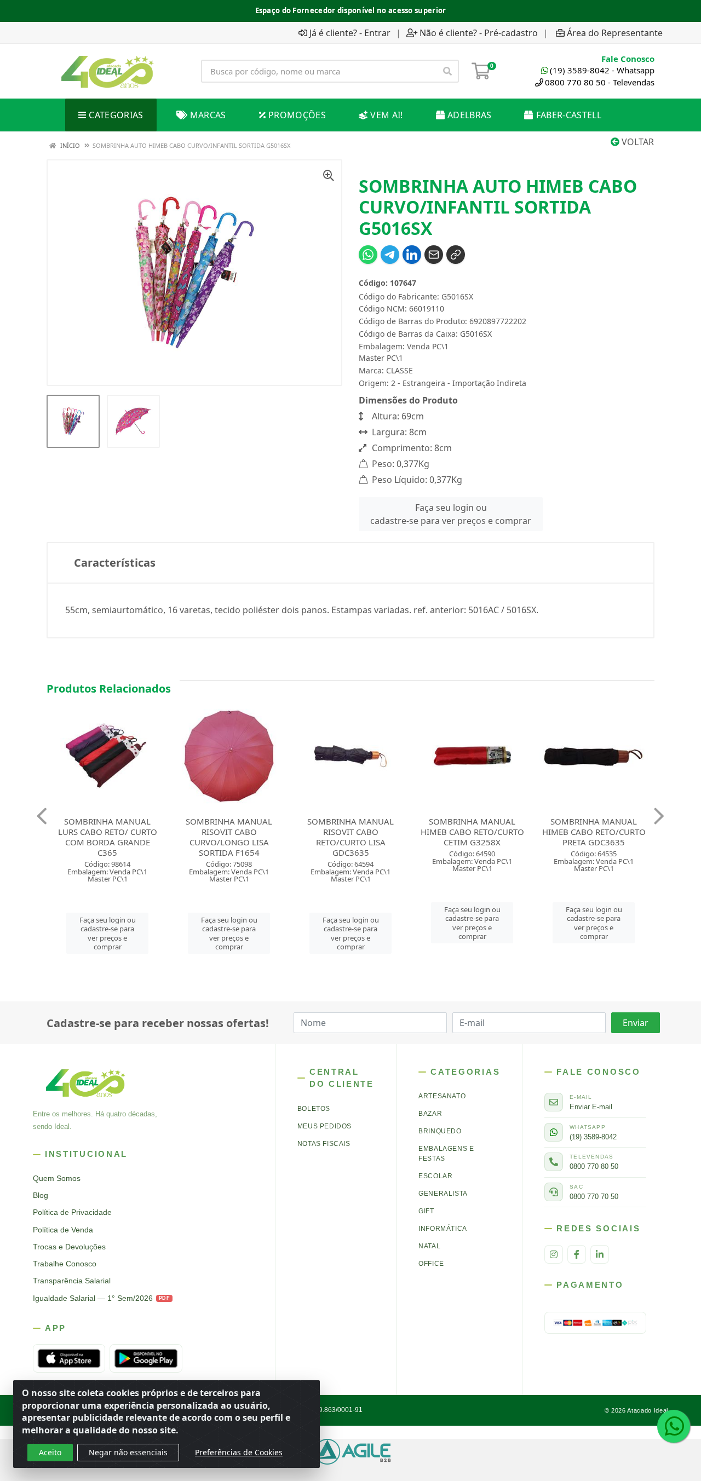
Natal (429, 1246)
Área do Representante (615, 32)
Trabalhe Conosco (64, 1264)
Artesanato (442, 1096)
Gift (426, 1211)
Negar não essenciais (128, 1452)
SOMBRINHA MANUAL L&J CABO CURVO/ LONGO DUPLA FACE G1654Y (632, 832)
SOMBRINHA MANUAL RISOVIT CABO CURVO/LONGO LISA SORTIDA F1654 (146, 837)
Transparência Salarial (72, 1281)
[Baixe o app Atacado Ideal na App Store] (69, 1358)
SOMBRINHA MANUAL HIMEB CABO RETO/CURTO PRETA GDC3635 (510, 832)
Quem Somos (57, 1178)
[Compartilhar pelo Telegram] (390, 254)
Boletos (313, 1109)
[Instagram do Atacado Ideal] (553, 1254)
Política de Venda (63, 1230)
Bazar (430, 1113)
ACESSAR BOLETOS (405, 9)
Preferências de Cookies (239, 1452)
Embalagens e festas (446, 1153)
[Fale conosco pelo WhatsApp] (673, 1426)
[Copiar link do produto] (455, 254)
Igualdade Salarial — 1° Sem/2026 (101, 1298)
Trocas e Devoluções (69, 1247)
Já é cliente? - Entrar (349, 32)
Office (431, 1263)
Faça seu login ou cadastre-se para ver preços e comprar (450, 514)
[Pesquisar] (447, 71)
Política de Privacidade (72, 1212)
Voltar (636, 142)
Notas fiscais (323, 1144)
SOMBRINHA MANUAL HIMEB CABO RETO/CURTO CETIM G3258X (389, 832)
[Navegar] (42, 816)
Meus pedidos (324, 1126)
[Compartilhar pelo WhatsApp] (368, 254)
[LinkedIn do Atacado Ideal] (599, 1254)
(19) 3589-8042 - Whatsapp (602, 70)
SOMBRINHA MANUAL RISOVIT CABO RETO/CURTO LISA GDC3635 (268, 837)
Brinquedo (439, 1131)
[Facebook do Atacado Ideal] (576, 1254)
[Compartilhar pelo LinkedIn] (412, 254)
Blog (40, 1195)
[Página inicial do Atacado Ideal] (85, 1082)
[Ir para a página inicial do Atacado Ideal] (107, 71)
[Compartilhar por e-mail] (433, 254)
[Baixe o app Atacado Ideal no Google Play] (146, 1358)
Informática (442, 1228)
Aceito (50, 1452)
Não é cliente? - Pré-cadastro (479, 32)
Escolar (435, 1176)
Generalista (443, 1193)
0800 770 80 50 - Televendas (599, 82)
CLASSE (399, 370)
